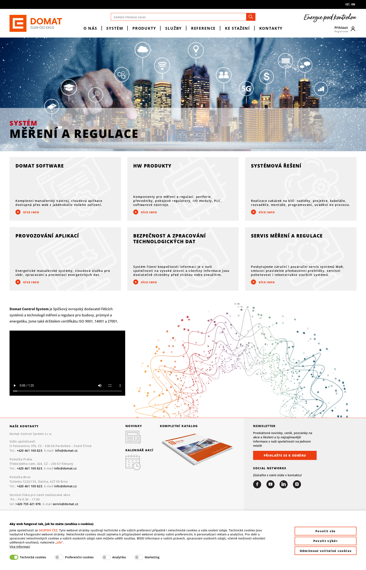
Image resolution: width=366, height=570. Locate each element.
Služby (173, 28)
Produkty (144, 28)
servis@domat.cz (65, 504)
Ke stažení (237, 28)
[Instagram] (297, 484)
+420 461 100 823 (29, 450)
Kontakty (271, 28)
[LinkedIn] (284, 484)
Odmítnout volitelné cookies (326, 551)
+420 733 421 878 (28, 504)
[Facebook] (257, 484)
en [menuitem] (353, 4)
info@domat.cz (66, 450)
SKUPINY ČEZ (48, 530)
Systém (114, 28)
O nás (90, 28)
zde (59, 542)
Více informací (20, 547)
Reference (203, 28)
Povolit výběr (325, 541)
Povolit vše (325, 531)
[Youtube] (270, 484)
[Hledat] (250, 17)
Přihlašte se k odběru (285, 455)
